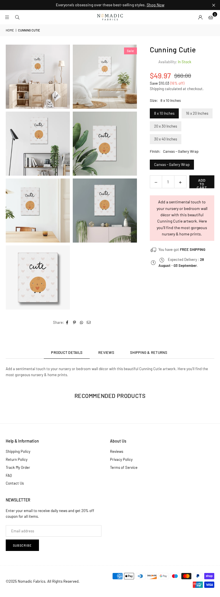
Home (10, 30)
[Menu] (7, 17)
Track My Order (18, 467)
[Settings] (200, 17)
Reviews (116, 451)
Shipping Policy (18, 451)
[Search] (17, 17)
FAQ (9, 475)
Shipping (157, 88)
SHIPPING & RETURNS (149, 352)
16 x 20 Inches (197, 113)
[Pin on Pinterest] (74, 323)
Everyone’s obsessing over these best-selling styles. (110, 5)
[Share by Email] (89, 323)
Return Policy (17, 459)
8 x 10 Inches (164, 113)
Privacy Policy (121, 459)
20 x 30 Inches (165, 126)
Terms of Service (124, 467)
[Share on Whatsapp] (82, 323)
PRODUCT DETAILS (66, 352)
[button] (210, 17)
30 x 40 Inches (165, 139)
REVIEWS (106, 352)
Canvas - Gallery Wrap (172, 164)
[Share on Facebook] (67, 323)
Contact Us (15, 483)
